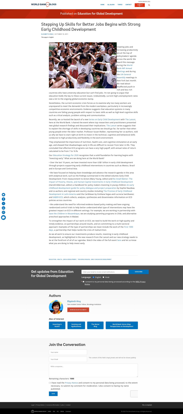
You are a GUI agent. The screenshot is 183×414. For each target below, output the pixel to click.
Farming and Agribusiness (76, 325)
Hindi (107, 277)
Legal (32, 405)
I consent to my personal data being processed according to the (115, 283)
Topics (120, 4)
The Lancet (130, 119)
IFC (58, 411)
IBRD (49, 411)
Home (102, 4)
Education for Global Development (100, 13)
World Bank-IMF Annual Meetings (124, 68)
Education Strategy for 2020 (66, 155)
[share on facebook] (3, 199)
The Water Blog (95, 325)
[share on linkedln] (3, 208)
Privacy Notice (71, 382)
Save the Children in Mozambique (64, 213)
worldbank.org (144, 1)
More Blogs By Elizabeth (78, 310)
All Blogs (110, 4)
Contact (128, 4)
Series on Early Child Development (105, 119)
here (119, 240)
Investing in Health (57, 325)
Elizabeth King (47, 34)
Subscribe (138, 272)
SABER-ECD (58, 197)
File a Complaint (147, 405)
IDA (54, 411)
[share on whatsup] (3, 212)
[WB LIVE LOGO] (140, 5)
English (51, 37)
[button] (149, 5)
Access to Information (53, 405)
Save (53, 393)
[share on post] (3, 203)
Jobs (62, 405)
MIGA (62, 411)
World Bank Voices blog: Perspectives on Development (121, 325)
